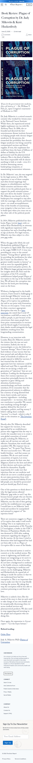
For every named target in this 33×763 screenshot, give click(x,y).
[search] (6, 4)
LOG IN (29, 4)
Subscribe (21, 1)
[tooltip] (27, 35)
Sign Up (8, 742)
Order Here (5, 634)
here (19, 223)
